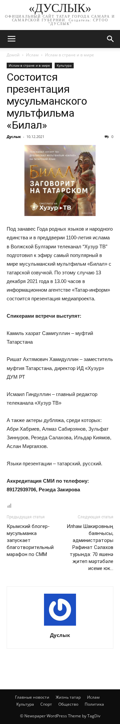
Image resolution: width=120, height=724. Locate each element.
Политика (94, 704)
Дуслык (14, 136)
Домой (13, 55)
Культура (64, 65)
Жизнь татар (68, 697)
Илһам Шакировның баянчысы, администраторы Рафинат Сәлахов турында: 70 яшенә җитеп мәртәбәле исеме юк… (90, 547)
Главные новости (32, 697)
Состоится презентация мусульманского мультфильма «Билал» (47, 101)
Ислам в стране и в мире (69, 55)
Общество (68, 704)
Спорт (46, 704)
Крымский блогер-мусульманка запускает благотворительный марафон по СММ (30, 540)
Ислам (32, 55)
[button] (110, 39)
